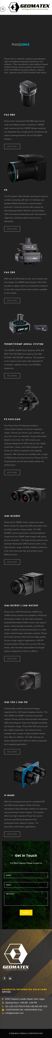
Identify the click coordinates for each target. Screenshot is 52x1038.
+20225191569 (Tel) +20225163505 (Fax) (23, 1010)
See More (12, 146)
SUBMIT (26, 912)
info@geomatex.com (14, 1013)
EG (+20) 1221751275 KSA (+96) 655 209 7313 (26, 1006)
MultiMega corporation (29, 1033)
